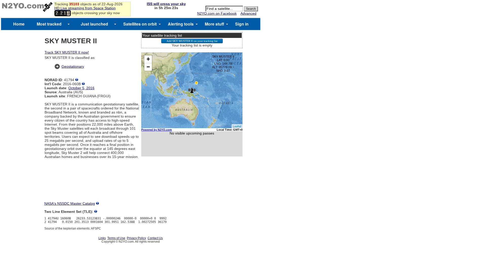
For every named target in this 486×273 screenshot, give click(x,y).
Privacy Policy (136, 238)
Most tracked (49, 24)
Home (19, 24)
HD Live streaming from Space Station (85, 8)
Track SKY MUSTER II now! (67, 52)
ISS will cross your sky (166, 4)
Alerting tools (181, 24)
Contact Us (155, 238)
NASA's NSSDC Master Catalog (69, 203)
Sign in (242, 24)
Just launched (94, 24)
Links (102, 238)
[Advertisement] (191, 183)
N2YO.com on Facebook (217, 13)
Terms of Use (116, 238)
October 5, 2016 (81, 88)
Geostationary (73, 66)
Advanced (248, 13)
